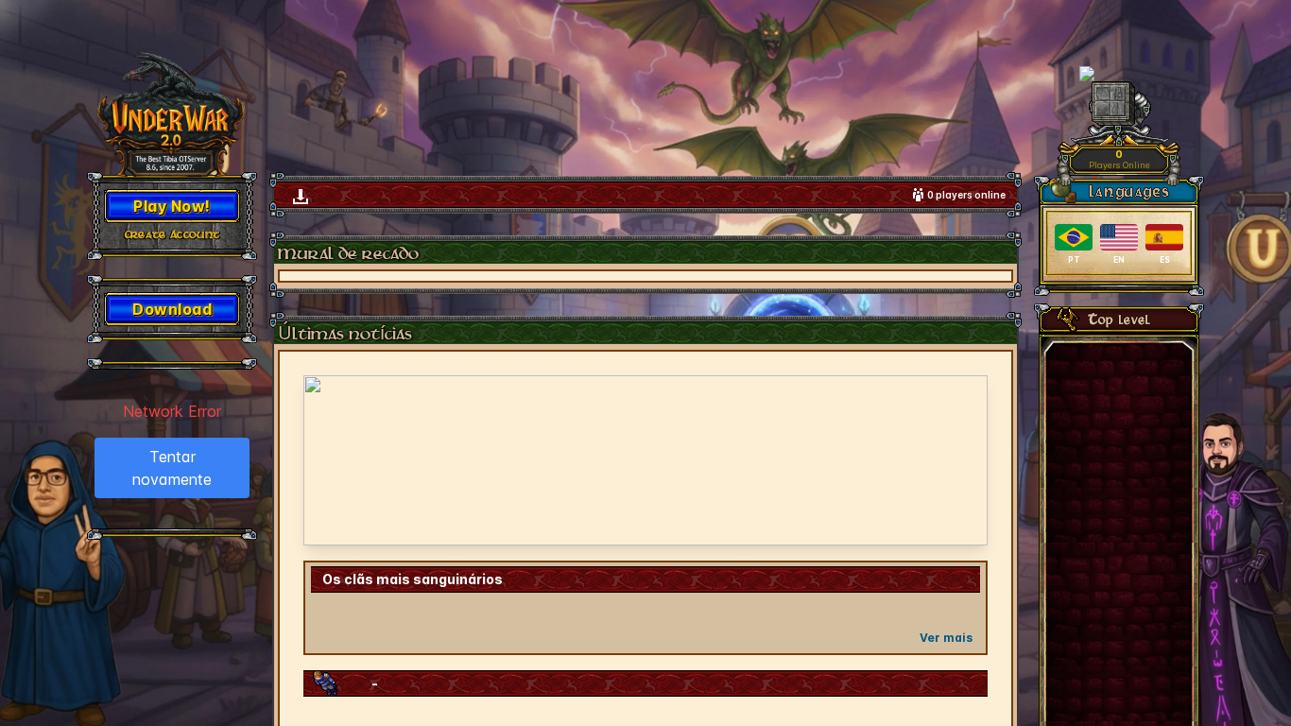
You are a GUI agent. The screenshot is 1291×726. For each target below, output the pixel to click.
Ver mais (946, 638)
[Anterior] (330, 460)
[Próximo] (961, 460)
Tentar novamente (172, 468)
